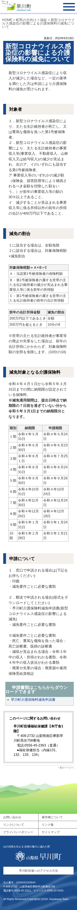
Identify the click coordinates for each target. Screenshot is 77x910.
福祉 (43, 20)
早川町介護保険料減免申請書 (33, 699)
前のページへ (67, 767)
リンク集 (48, 824)
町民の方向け (26, 20)
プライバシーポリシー (18, 832)
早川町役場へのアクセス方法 (38, 870)
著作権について (52, 817)
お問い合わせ (12, 817)
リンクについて (13, 824)
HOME (7, 20)
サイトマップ (51, 832)
